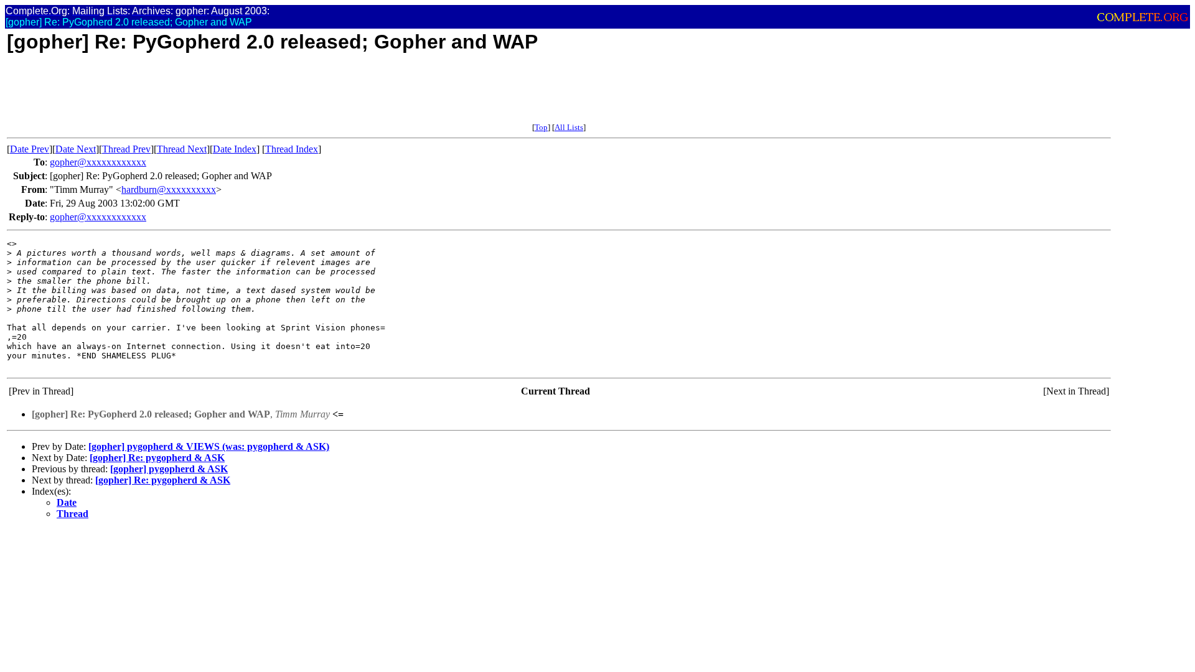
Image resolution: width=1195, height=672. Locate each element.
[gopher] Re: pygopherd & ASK (157, 457)
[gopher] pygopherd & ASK (169, 469)
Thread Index (291, 149)
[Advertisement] (233, 95)
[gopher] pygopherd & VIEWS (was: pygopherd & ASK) (208, 446)
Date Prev (29, 149)
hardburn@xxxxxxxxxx (168, 189)
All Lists (569, 127)
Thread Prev (126, 149)
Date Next (75, 149)
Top (541, 127)
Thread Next (182, 149)
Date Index (234, 149)
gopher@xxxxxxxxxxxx (98, 162)
